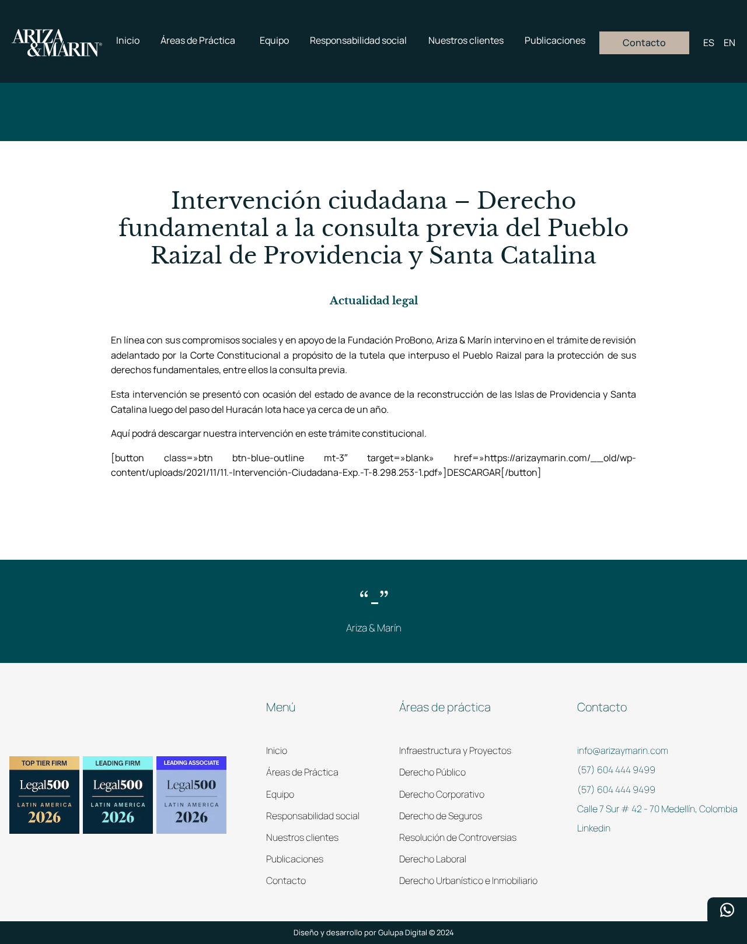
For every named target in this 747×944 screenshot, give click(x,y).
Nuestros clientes (302, 837)
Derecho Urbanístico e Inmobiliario (468, 880)
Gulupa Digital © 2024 (416, 932)
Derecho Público (432, 772)
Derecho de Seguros (440, 815)
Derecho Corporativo (441, 794)
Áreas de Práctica (302, 772)
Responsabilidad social (312, 815)
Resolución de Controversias (457, 837)
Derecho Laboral (432, 858)
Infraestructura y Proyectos (455, 750)
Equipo (280, 794)
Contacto (286, 880)
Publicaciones (294, 858)
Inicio (276, 750)
